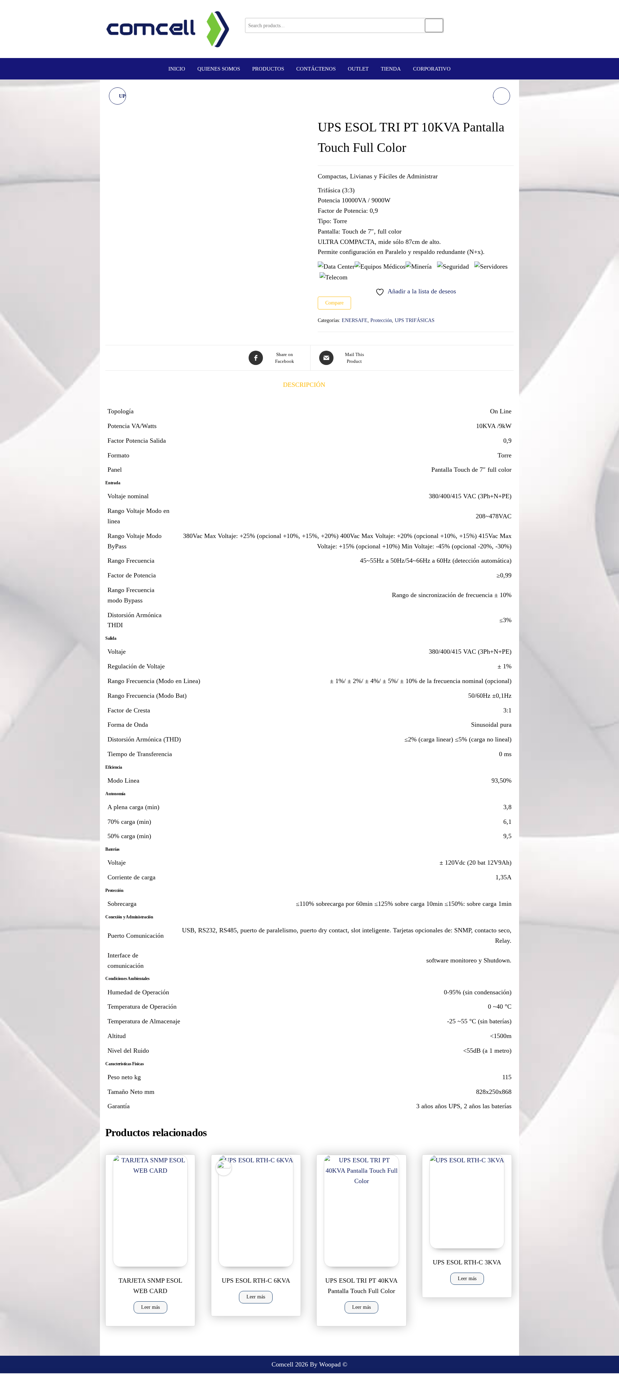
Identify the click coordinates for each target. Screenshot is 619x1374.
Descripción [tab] (304, 384)
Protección (381, 320)
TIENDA (391, 69)
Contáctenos (316, 69)
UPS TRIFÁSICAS (415, 320)
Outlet (358, 69)
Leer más (150, 1307)
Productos (268, 69)
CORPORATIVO (432, 69)
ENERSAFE (355, 320)
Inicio (176, 69)
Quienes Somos (218, 69)
